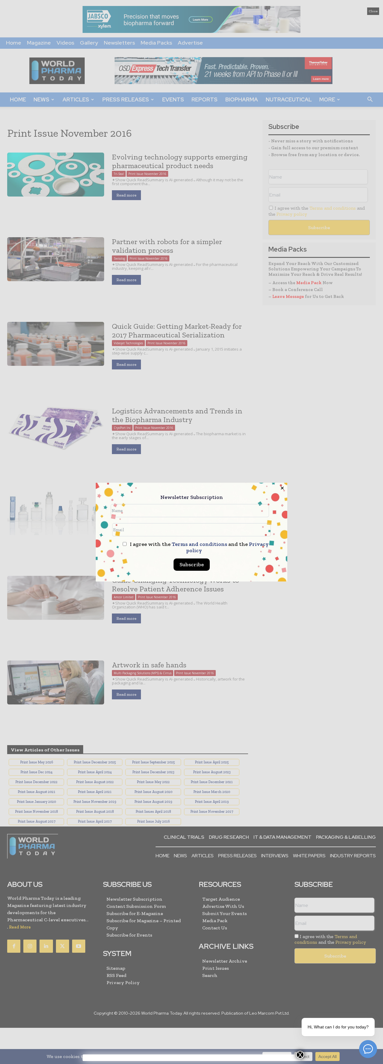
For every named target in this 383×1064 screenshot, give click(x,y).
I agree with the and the (199, 547)
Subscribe (192, 564)
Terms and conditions (199, 544)
